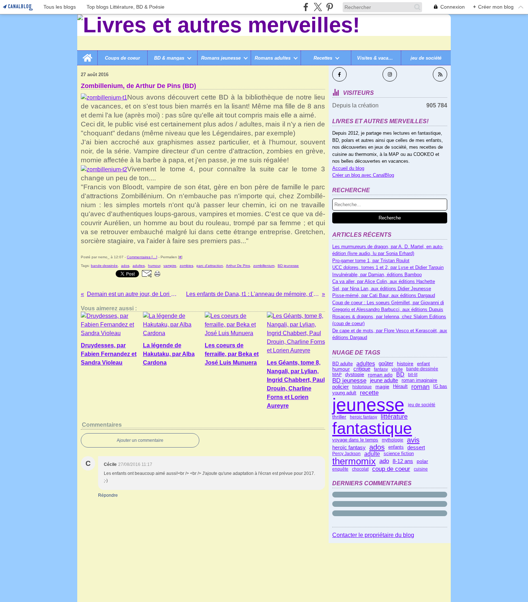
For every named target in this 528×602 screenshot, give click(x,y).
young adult (344, 392)
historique (362, 387)
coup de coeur (391, 469)
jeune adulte (384, 380)
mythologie (392, 440)
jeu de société (426, 58)
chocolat (360, 469)
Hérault (400, 386)
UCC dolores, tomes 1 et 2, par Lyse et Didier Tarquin (388, 267)
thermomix (354, 461)
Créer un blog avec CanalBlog (363, 175)
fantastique (372, 428)
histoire (405, 363)
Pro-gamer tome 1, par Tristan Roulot (370, 260)
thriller (339, 417)
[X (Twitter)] (317, 7)
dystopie (354, 374)
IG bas (440, 386)
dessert (416, 447)
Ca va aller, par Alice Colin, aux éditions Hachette (383, 281)
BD (400, 375)
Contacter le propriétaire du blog (373, 535)
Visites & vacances (376, 58)
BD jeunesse (349, 381)
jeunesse (368, 405)
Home (87, 53)
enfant (423, 363)
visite (397, 369)
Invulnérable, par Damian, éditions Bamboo (377, 274)
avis (413, 440)
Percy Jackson (346, 454)
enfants (396, 447)
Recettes (323, 58)
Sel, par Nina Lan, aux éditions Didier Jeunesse (381, 288)
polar (422, 461)
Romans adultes (273, 58)
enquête (340, 469)
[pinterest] (329, 7)
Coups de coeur (122, 58)
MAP (337, 374)
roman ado (380, 374)
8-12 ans (403, 461)
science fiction (399, 454)
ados (377, 447)
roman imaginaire (419, 380)
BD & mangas (169, 58)
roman (420, 387)
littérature (394, 417)
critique (361, 369)
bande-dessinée (422, 369)
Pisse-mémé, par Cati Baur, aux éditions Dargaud (383, 295)
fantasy (381, 369)
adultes (365, 364)
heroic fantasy (363, 417)
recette (369, 393)
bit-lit (412, 374)
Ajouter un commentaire (140, 440)
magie (382, 386)
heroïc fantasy (349, 447)
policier (340, 386)
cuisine (421, 469)
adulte (372, 454)
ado (384, 461)
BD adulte (342, 363)
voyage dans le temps (355, 440)
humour (341, 369)
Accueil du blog (348, 168)
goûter (386, 363)
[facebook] (305, 7)
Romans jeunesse (221, 58)
